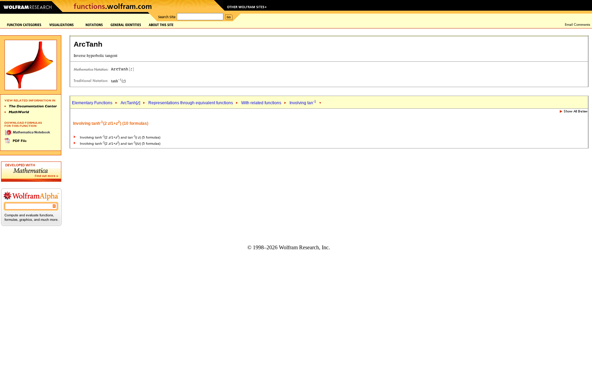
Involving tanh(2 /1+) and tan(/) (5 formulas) (120, 143)
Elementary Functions (92, 102)
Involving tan (302, 102)
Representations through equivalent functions (190, 102)
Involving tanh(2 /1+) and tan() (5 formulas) (120, 137)
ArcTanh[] (130, 102)
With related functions (261, 102)
